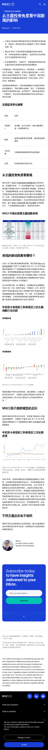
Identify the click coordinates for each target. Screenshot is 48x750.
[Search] (40, 4)
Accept (23, 745)
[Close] (44, 720)
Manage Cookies (24, 738)
